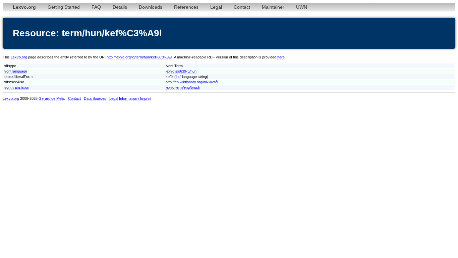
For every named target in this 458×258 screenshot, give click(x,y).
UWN (301, 7)
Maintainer (273, 7)
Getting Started (64, 7)
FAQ (96, 7)
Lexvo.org (19, 57)
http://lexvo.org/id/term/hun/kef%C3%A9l (139, 57)
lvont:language (15, 71)
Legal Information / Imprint (130, 98)
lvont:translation (16, 87)
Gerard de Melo (51, 98)
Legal (216, 7)
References (186, 7)
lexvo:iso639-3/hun (181, 71)
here (281, 57)
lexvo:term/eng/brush (183, 87)
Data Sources (95, 98)
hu (178, 77)
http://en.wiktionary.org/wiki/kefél (192, 82)
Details (120, 7)
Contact (242, 7)
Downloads (150, 7)
